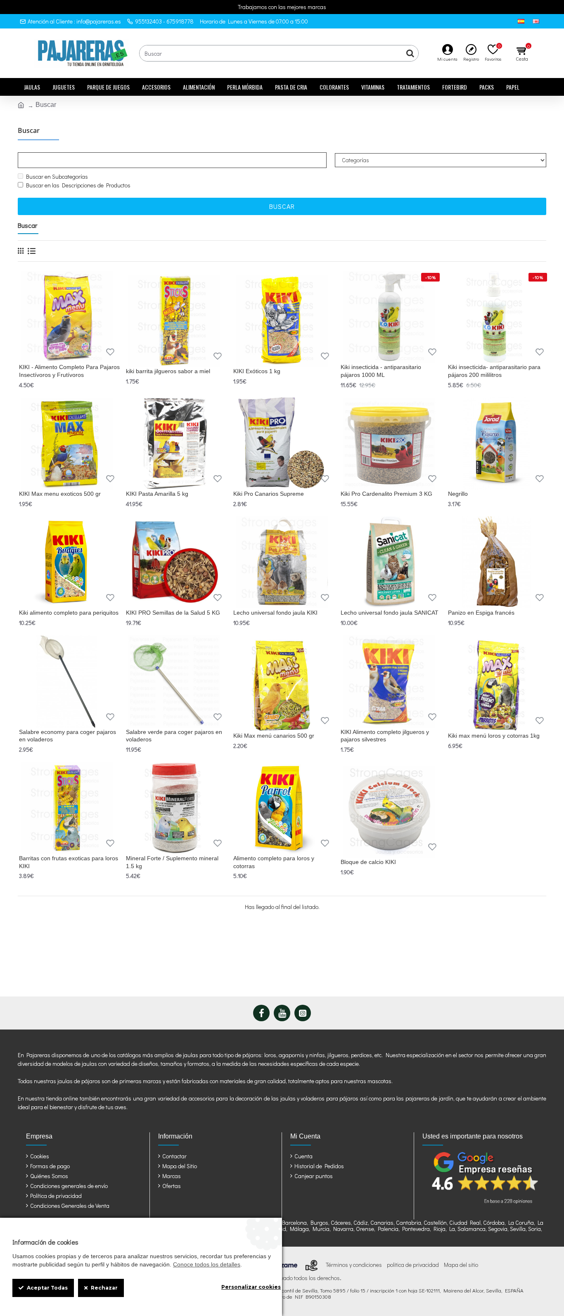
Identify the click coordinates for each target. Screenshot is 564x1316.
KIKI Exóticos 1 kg (256, 371)
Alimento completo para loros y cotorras (273, 862)
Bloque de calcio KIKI (368, 862)
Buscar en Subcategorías (57, 176)
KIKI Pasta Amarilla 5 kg (157, 493)
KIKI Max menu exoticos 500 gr (60, 493)
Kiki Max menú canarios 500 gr (273, 735)
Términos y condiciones (354, 1265)
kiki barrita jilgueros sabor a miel (168, 371)
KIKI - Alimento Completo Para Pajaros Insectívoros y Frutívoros (69, 371)
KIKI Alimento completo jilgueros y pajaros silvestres (385, 736)
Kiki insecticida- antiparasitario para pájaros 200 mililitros (494, 371)
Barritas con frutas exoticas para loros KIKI (68, 862)
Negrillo (458, 493)
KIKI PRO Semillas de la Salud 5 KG (173, 612)
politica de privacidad (413, 1265)
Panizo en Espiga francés (481, 612)
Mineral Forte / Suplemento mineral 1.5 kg (172, 862)
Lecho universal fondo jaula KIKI (275, 612)
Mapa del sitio (461, 1265)
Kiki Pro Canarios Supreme (268, 493)
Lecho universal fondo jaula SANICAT (389, 612)
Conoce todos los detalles (206, 1264)
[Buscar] (410, 53)
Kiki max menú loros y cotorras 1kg (494, 735)
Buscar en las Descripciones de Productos (78, 185)
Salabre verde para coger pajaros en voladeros (174, 736)
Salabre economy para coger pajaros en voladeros (67, 736)
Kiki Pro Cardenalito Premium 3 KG (386, 493)
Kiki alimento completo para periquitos (68, 612)
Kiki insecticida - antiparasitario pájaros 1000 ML (381, 371)
